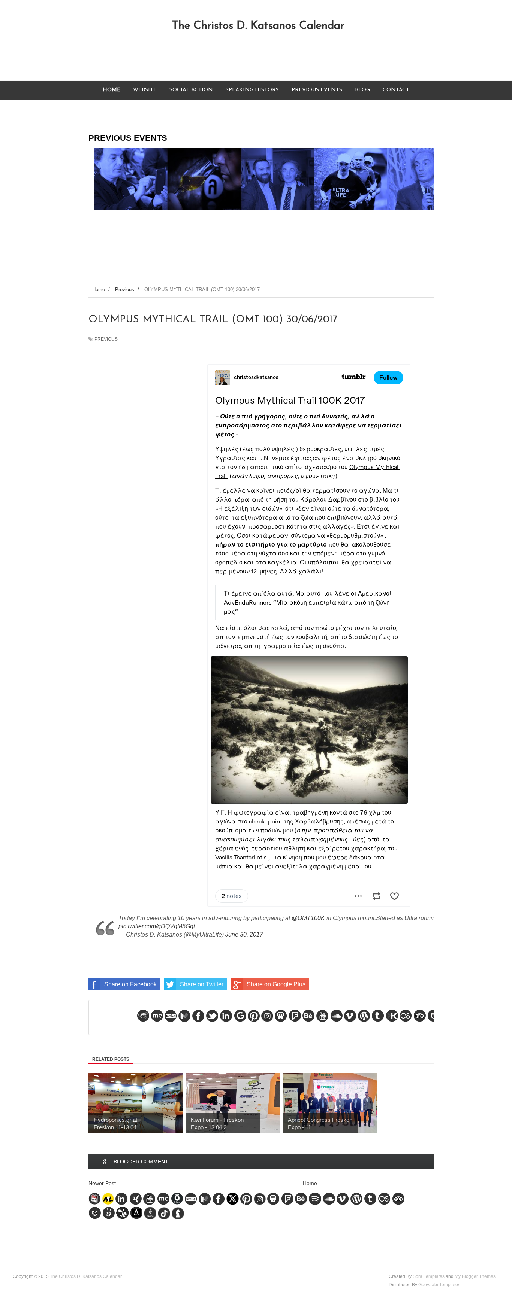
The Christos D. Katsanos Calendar (258, 26)
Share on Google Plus (276, 984)
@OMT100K (308, 918)
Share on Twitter (201, 984)
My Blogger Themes (475, 1276)
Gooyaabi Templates (439, 1284)
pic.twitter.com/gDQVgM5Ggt (156, 926)
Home (310, 1183)
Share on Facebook (130, 984)
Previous (106, 339)
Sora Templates (429, 1276)
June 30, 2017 (244, 934)
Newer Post (102, 1183)
